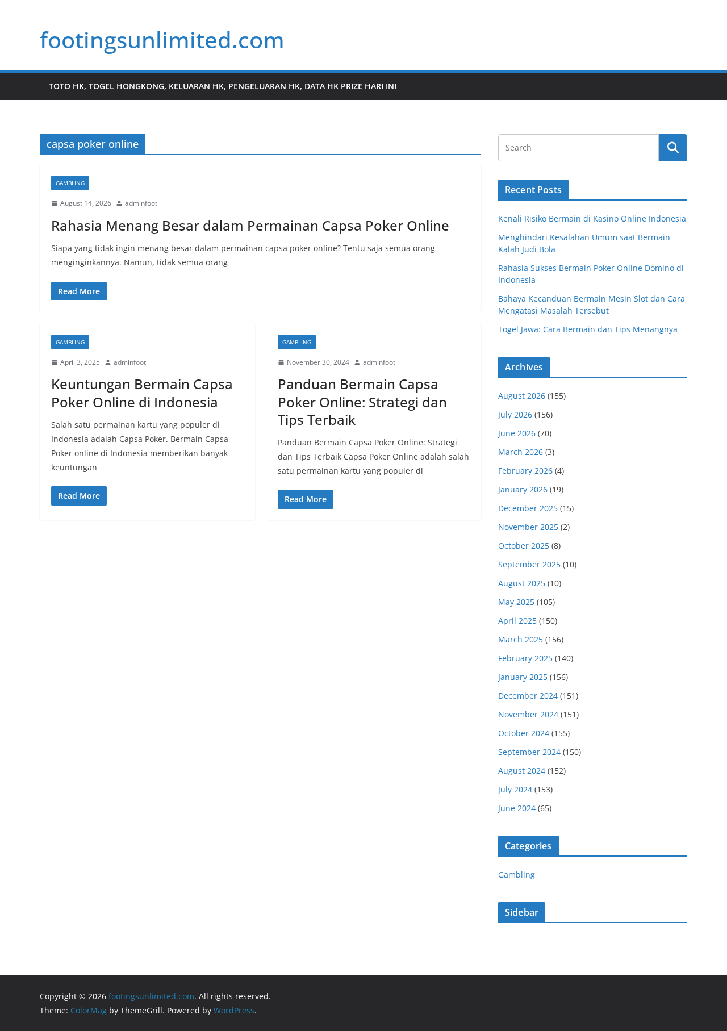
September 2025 (529, 564)
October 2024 (523, 733)
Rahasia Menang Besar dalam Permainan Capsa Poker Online (250, 225)
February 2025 (525, 658)
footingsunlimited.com (162, 39)
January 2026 (523, 489)
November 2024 (528, 714)
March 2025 (520, 639)
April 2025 (517, 620)
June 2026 (517, 433)
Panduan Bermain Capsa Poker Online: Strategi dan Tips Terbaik (362, 401)
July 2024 (515, 789)
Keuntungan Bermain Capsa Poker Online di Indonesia (142, 392)
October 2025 (523, 545)
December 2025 (528, 508)
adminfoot (141, 203)
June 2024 (517, 808)
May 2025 (516, 601)
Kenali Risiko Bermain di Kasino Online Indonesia (592, 218)
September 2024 (529, 751)
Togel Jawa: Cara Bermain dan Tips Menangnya (588, 329)
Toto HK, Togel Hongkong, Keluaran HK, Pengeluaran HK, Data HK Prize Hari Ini (222, 86)
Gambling (70, 183)
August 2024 (521, 770)
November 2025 (528, 526)
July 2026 (515, 414)
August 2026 (521, 395)
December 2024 (528, 695)
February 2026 (525, 470)
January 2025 (523, 676)
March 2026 (520, 451)
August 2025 (521, 583)
